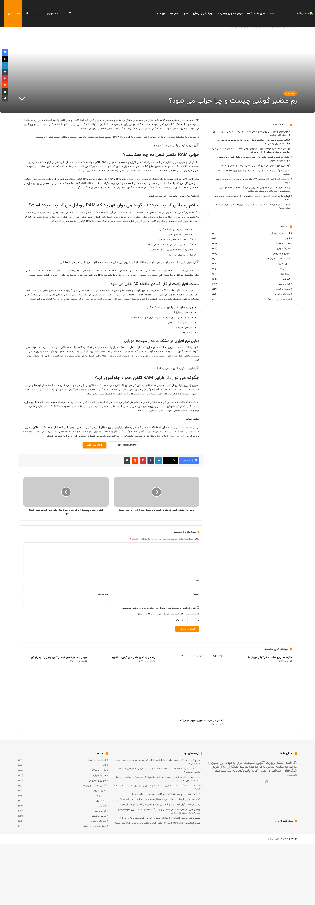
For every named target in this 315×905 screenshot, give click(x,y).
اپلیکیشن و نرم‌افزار (202, 13)
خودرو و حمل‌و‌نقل (281, 253)
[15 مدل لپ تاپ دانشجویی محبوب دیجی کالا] (191, 686)
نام (197, 580)
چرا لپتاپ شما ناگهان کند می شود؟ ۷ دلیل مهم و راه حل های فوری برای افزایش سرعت (159, 804)
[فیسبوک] (5, 52)
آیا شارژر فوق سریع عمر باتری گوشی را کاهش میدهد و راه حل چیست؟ (255, 165)
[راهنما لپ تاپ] (305, 13)
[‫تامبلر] (150, 460)
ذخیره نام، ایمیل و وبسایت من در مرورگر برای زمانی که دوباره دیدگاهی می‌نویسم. (158, 608)
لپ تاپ (286, 279)
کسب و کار (284, 268)
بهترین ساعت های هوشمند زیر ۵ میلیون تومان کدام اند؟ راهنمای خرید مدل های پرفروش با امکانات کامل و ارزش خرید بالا (251, 150)
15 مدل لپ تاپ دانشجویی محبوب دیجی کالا (201, 720)
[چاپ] (127, 460)
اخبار (186, 13)
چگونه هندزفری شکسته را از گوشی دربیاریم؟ (270, 657)
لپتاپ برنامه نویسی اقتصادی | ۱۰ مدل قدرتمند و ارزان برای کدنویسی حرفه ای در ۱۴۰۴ (159, 818)
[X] (5, 59)
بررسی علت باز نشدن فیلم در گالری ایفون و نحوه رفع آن (59, 657)
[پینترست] (143, 460)
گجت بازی (285, 273)
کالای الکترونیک (257, 13)
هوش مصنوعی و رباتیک (231, 13)
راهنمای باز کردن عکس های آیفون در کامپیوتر (132, 657)
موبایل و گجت (283, 289)
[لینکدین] (158, 460)
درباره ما (161, 13)
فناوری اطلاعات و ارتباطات (277, 258)
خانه (272, 13)
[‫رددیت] (135, 460)
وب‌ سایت (103, 594)
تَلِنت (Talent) (283, 243)
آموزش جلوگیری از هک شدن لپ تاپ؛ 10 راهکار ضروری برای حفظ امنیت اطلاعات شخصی (158, 799)
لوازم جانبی (290, 93)
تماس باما (174, 13)
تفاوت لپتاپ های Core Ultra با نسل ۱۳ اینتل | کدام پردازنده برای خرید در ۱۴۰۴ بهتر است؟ (157, 823)
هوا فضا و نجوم (282, 294)
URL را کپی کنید (94, 445)
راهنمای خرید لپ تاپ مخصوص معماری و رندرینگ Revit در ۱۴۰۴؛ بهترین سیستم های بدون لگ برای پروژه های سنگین (255, 189)
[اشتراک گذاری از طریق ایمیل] (5, 91)
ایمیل (196, 594)
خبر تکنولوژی (283, 248)
